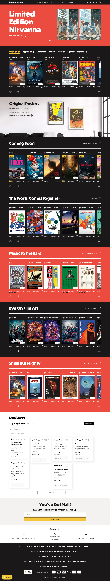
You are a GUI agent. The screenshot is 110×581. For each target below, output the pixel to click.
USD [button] (97, 2)
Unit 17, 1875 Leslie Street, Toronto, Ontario (24, 538)
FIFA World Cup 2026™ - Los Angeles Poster (76, 207)
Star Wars (65, 57)
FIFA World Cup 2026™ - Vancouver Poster (58, 207)
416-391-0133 (55, 539)
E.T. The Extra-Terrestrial (88, 372)
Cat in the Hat (31, 152)
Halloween (48, 372)
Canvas (55, 561)
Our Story (42, 551)
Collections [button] (61, 2)
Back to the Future (16, 57)
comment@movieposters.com (86, 538)
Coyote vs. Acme (49, 152)
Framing (70, 2)
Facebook (39, 546)
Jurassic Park (49, 57)
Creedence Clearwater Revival (38, 262)
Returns (56, 556)
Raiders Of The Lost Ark (70, 372)
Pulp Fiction (83, 57)
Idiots (11, 152)
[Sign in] (94, 2)
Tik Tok (29, 546)
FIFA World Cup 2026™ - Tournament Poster (24, 207)
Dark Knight (31, 57)
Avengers (12, 317)
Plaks (63, 561)
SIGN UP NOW (55, 519)
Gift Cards (72, 551)
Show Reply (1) (36, 459)
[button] (35, 423)
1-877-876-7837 (55, 537)
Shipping (46, 556)
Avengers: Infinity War (35, 317)
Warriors (100, 317)
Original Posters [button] (41, 2)
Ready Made (35, 561)
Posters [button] (52, 2)
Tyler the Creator (68, 262)
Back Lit (71, 561)
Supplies (81, 561)
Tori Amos (47, 262)
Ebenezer (82, 152)
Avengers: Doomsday (69, 152)
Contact (66, 556)
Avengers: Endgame (51, 317)
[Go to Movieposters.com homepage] (16, 2)
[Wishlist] (91, 2)
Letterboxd (84, 546)
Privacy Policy (68, 577)
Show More (20, 452)
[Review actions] (27, 439)
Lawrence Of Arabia (86, 317)
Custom (46, 561)
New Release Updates (58, 566)
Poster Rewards (57, 551)
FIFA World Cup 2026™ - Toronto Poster (40, 207)
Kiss (10, 262)
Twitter (61, 546)
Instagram (50, 546)
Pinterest (71, 546)
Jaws (98, 57)
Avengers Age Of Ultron (70, 317)
